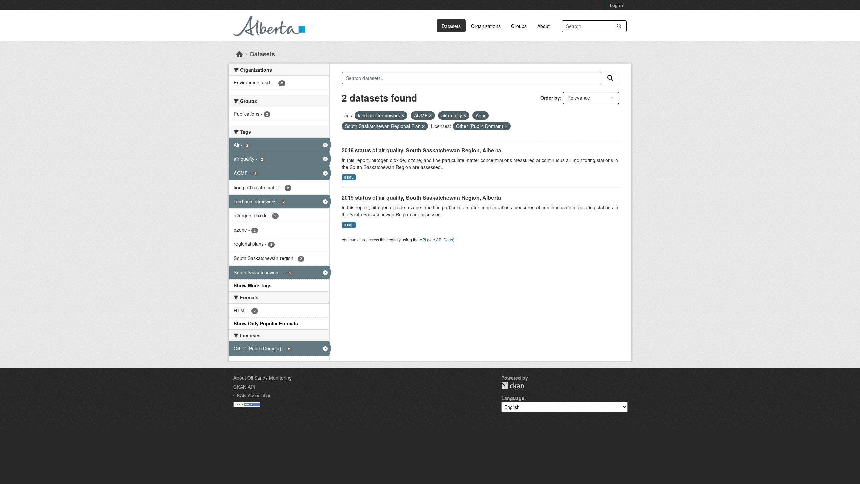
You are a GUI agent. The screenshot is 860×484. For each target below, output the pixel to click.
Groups (519, 26)
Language (512, 398)
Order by (550, 97)
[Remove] (402, 115)
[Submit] (619, 26)
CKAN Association (252, 395)
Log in (616, 5)
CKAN (512, 385)
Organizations (486, 26)
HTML (348, 177)
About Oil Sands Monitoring (262, 377)
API (423, 239)
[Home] (239, 54)
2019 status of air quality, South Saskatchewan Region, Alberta (421, 197)
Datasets (451, 26)
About (543, 26)
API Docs (444, 239)
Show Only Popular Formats (266, 323)
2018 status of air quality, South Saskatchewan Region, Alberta (421, 150)
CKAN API (244, 386)
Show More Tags (253, 285)
